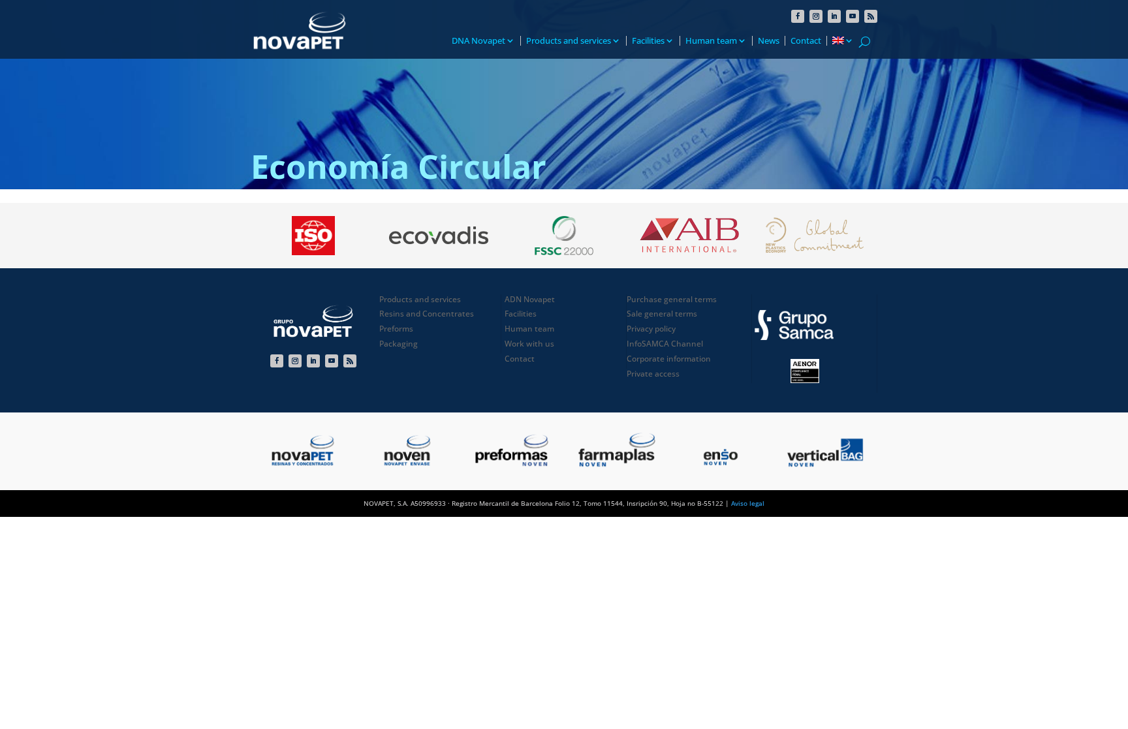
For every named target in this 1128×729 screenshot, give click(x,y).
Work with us (529, 343)
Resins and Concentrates (426, 313)
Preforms (396, 328)
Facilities (648, 41)
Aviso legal (747, 503)
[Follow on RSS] (870, 16)
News (768, 41)
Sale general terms (662, 313)
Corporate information (669, 358)
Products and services (568, 41)
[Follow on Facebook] (797, 16)
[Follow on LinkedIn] (834, 16)
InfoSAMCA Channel (665, 343)
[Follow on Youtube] (852, 16)
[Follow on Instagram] (815, 16)
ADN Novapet (530, 299)
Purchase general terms (672, 299)
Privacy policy (651, 328)
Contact (806, 41)
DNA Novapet (478, 41)
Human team (711, 41)
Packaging (398, 343)
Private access (653, 373)
